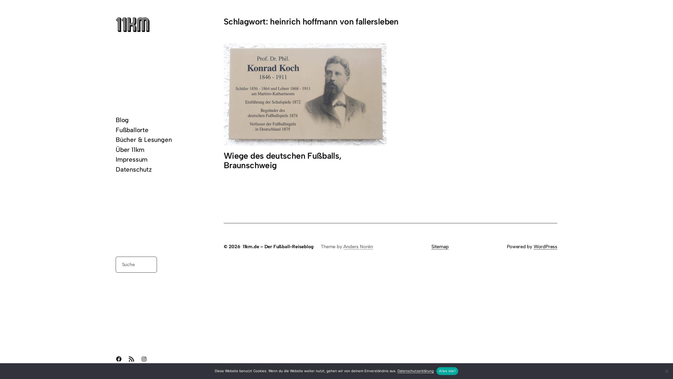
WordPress (545, 247)
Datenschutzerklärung (415, 371)
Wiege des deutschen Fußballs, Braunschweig (282, 161)
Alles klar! (447, 371)
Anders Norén (358, 247)
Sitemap (440, 247)
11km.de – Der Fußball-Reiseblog (278, 247)
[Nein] (666, 371)
